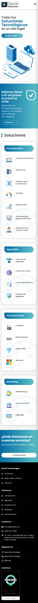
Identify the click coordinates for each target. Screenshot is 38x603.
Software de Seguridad (21, 295)
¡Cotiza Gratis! (19, 455)
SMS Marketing (21, 392)
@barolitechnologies (12, 552)
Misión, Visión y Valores (13, 478)
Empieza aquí (11, 36)
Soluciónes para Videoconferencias (23, 217)
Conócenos (9, 122)
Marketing (8, 509)
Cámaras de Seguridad (21, 260)
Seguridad (8, 500)
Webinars (8, 483)
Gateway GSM (21, 205)
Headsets (19, 193)
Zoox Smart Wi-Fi (22, 403)
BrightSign (20, 415)
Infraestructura (10, 505)
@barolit (7, 560)
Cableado (20, 325)
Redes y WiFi (20, 349)
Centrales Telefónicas (24, 158)
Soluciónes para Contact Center (22, 229)
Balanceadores (22, 337)
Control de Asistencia (24, 283)
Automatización (10, 514)
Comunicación (9, 496)
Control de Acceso (23, 271)
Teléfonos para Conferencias (22, 183)
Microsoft (19, 360)
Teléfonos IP (20, 170)
